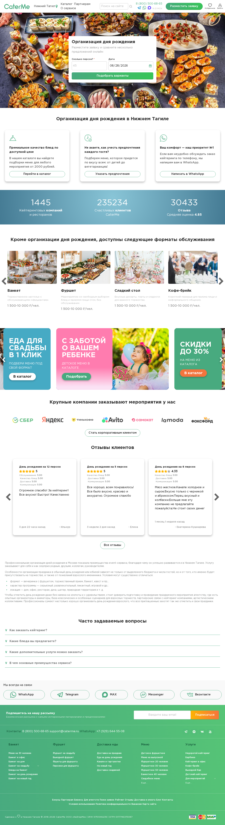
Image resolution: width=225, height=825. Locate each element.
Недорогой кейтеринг (197, 753)
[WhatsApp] (145, 8)
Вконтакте (203, 694)
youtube (210, 731)
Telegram (71, 694)
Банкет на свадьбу (19, 766)
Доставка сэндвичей (108, 770)
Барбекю (190, 757)
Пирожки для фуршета (66, 766)
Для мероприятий (195, 779)
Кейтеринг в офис (195, 762)
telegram (186, 731)
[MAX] (150, 8)
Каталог (66, 4)
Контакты (167, 800)
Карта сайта (149, 804)
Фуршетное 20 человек (154, 762)
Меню (145, 744)
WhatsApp (26, 694)
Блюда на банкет (18, 770)
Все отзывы (112, 545)
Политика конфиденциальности (113, 804)
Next (221, 359)
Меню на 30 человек (20, 753)
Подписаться (204, 715)
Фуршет (59, 744)
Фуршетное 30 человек (154, 766)
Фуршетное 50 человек (154, 770)
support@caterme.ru (64, 731)
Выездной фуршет (63, 757)
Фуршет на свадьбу (64, 753)
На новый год (104, 766)
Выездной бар (193, 770)
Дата (111, 59)
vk (202, 731)
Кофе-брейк (192, 766)
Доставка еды (107, 744)
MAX (113, 694)
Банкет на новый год (20, 779)
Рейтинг (119, 800)
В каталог (101, 373)
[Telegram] (139, 8)
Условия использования (82, 804)
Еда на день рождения (109, 757)
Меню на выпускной (152, 757)
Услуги (190, 744)
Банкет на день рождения (23, 774)
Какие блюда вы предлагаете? (32, 641)
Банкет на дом (17, 762)
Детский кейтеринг (196, 774)
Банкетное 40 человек (154, 774)
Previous (3, 359)
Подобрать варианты (112, 75)
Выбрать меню (172, 373)
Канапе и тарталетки (109, 762)
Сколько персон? (82, 59)
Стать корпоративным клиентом (113, 433)
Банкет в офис (17, 757)
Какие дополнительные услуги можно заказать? (46, 652)
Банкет (14, 744)
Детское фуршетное (153, 753)
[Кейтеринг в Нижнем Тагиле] (17, 6)
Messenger (156, 694)
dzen (194, 731)
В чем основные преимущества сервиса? (40, 663)
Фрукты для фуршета (65, 762)
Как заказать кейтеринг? (28, 630)
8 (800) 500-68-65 (149, 3)
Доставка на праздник (109, 753)
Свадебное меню (150, 779)
